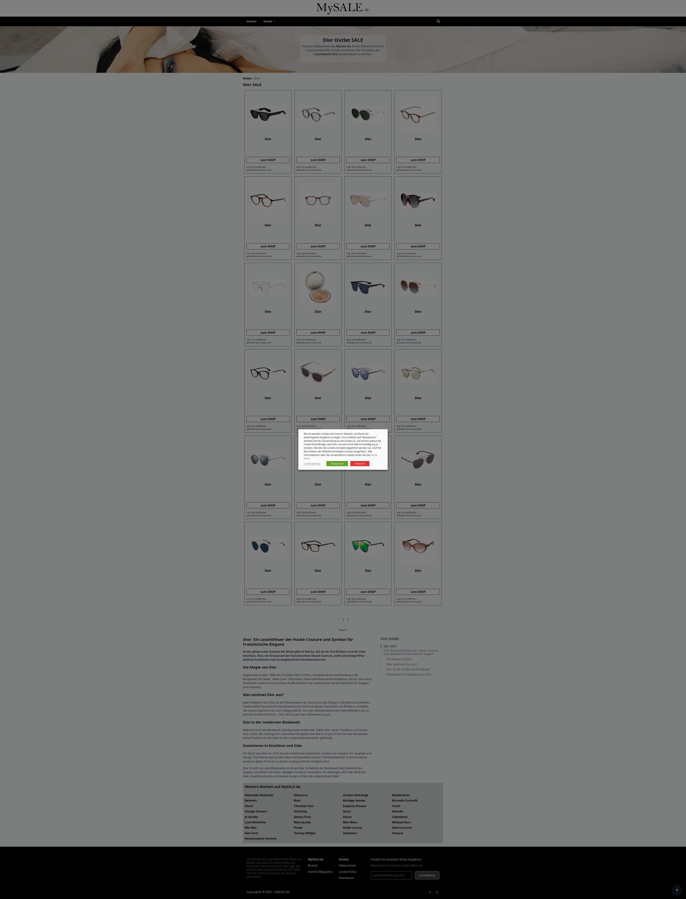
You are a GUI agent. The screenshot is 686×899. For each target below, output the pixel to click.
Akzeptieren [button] (337, 463)
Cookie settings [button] (312, 463)
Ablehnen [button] (360, 463)
